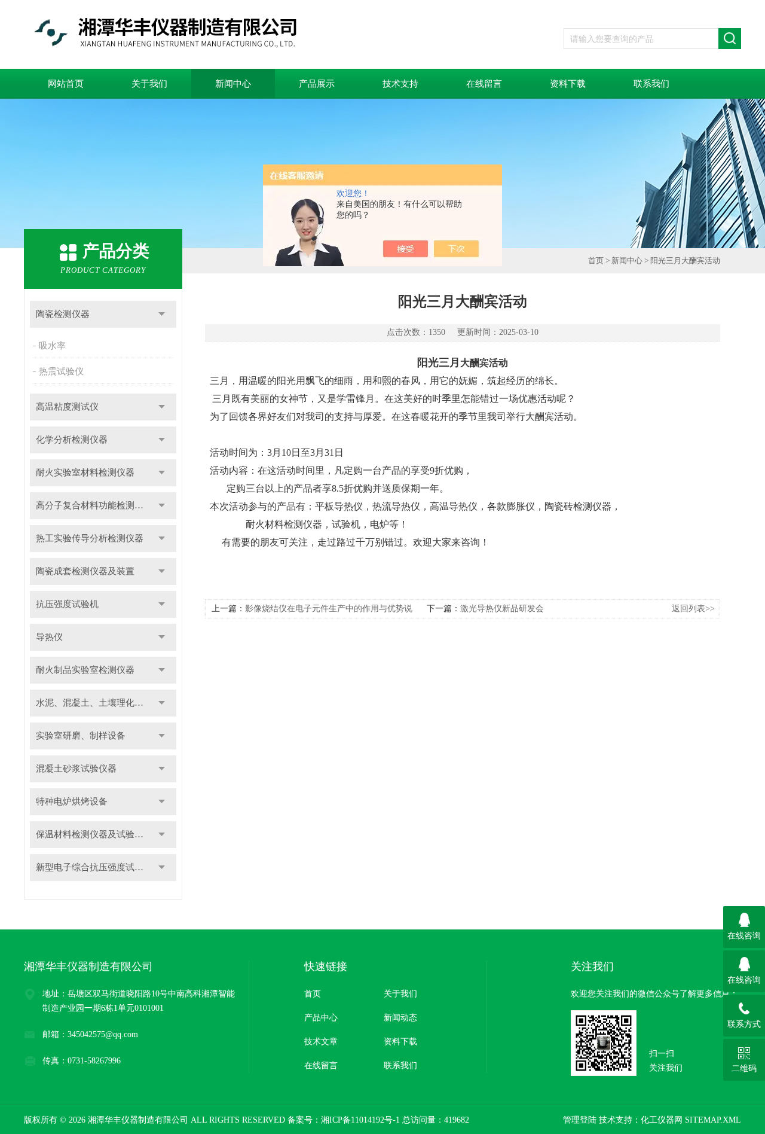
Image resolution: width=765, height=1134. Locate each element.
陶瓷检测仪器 (63, 314)
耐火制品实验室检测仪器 (85, 670)
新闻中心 (233, 84)
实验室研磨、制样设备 (81, 735)
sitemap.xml (713, 1119)
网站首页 (66, 84)
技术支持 (400, 84)
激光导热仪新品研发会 (502, 608)
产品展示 (317, 84)
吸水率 (52, 345)
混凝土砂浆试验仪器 (76, 768)
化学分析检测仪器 (72, 439)
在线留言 (484, 84)
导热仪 (49, 637)
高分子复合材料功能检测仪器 (94, 505)
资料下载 (568, 84)
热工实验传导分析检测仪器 (89, 538)
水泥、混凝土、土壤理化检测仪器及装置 (106, 703)
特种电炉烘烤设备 (72, 801)
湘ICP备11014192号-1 (360, 1119)
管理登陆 (579, 1119)
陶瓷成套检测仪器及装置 (85, 571)
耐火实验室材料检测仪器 (85, 472)
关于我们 (149, 84)
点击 (161, 314)
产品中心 (321, 1017)
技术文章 (321, 1041)
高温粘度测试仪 (67, 406)
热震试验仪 (61, 371)
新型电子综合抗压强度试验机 (94, 867)
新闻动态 (400, 1017)
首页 (596, 260)
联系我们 (651, 84)
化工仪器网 (662, 1119)
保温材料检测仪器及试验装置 (94, 834)
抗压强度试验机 (67, 604)
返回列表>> (693, 608)
